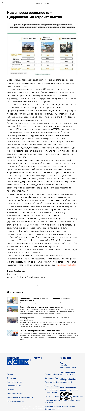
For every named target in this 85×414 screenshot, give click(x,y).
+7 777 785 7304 (66, 375)
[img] (62, 394)
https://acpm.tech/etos (66, 265)
